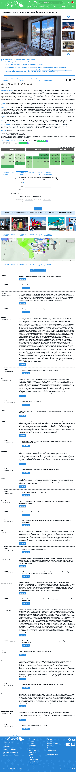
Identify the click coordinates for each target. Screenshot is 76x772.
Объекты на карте (34, 763)
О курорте (32, 741)
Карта (64, 7)
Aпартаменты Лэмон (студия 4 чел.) (51, 127)
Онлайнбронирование (48, 79)
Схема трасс (32, 745)
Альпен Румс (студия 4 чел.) (54, 124)
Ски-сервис (32, 756)
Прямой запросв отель (22, 79)
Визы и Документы (52, 743)
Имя (22, 182)
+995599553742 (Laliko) (30, 140)
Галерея (31, 757)
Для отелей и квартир (9, 754)
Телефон (21, 189)
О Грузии (49, 741)
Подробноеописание (5, 79)
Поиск (15, 12)
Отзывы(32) (39, 79)
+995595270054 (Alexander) (9, 143)
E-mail (22, 186)
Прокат (31, 754)
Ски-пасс (31, 743)
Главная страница (8, 742)
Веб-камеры (32, 761)
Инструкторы (33, 752)
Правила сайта (7, 746)
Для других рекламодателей (11, 755)
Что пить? (49, 745)
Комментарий (19, 202)
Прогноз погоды (33, 759)
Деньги (49, 748)
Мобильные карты (34, 765)
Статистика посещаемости (10, 752)
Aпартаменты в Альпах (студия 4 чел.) (39, 12)
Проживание (6, 12)
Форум (71, 7)
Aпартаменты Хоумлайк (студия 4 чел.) (26, 127)
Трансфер (31, 748)
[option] (31, 36)
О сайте (5, 744)
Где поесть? (50, 747)
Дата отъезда (38, 199)
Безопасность (33, 750)
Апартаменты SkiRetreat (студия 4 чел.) (26, 126)
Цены (13, 79)
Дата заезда (20, 199)
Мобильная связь (52, 750)
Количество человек (17, 193)
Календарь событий (52, 754)
